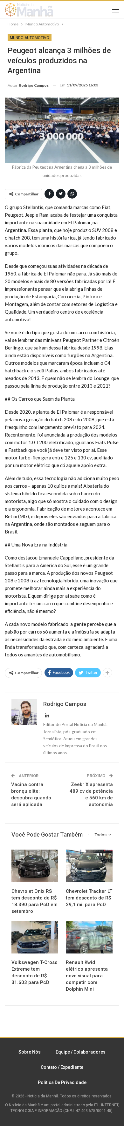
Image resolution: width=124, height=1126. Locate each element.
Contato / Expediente (62, 1067)
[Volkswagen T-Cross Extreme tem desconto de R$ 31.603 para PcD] (34, 937)
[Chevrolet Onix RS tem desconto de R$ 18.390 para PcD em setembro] (34, 866)
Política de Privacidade (62, 1082)
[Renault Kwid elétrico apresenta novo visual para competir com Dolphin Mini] (89, 937)
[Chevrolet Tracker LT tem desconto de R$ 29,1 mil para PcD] (89, 866)
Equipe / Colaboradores (81, 1052)
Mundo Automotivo (29, 38)
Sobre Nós (29, 1052)
